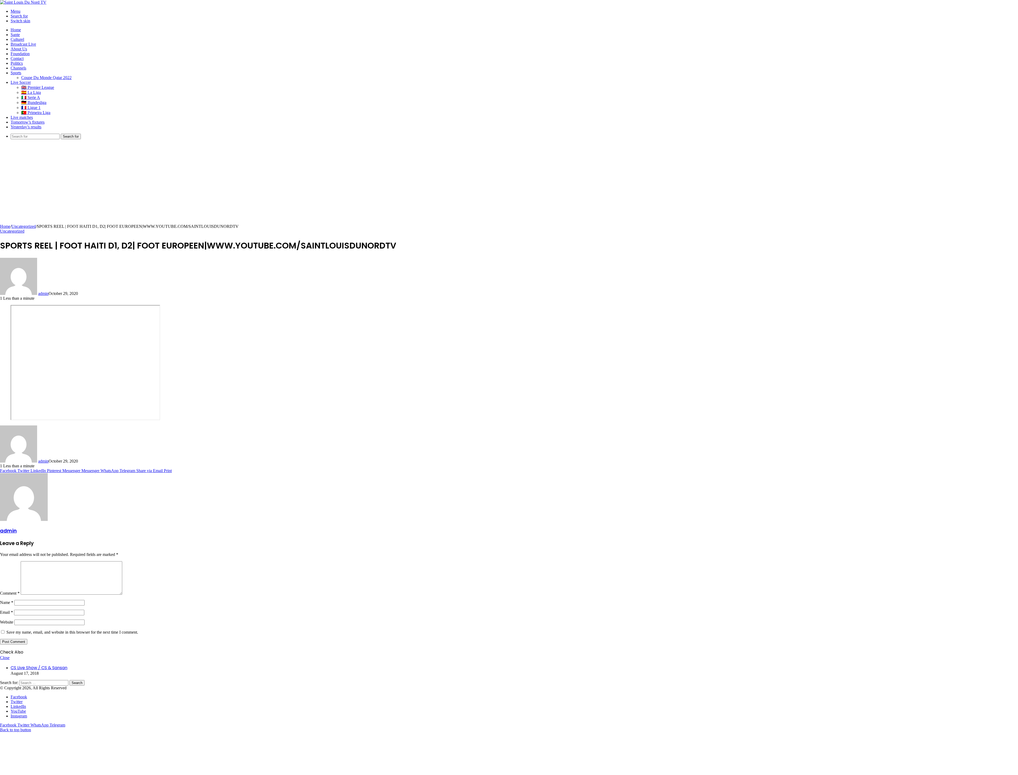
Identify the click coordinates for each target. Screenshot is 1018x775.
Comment (10, 593)
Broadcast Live (23, 44)
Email (6, 612)
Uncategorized (23, 226)
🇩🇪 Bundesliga (33, 102)
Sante (15, 34)
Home (16, 30)
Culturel (17, 39)
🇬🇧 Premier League (37, 87)
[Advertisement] (509, 184)
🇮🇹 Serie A (30, 97)
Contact (17, 58)
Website (6, 622)
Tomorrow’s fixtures (28, 122)
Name (6, 602)
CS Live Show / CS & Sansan (39, 668)
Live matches (22, 117)
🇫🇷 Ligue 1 (31, 107)
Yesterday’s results (26, 127)
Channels (18, 68)
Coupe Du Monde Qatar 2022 (46, 77)
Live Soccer (21, 82)
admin (43, 293)
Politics (17, 63)
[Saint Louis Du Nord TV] (23, 2)
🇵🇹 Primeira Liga (35, 112)
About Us (19, 49)
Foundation (20, 53)
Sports (16, 73)
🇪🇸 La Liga (31, 92)
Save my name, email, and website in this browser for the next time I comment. (72, 632)
